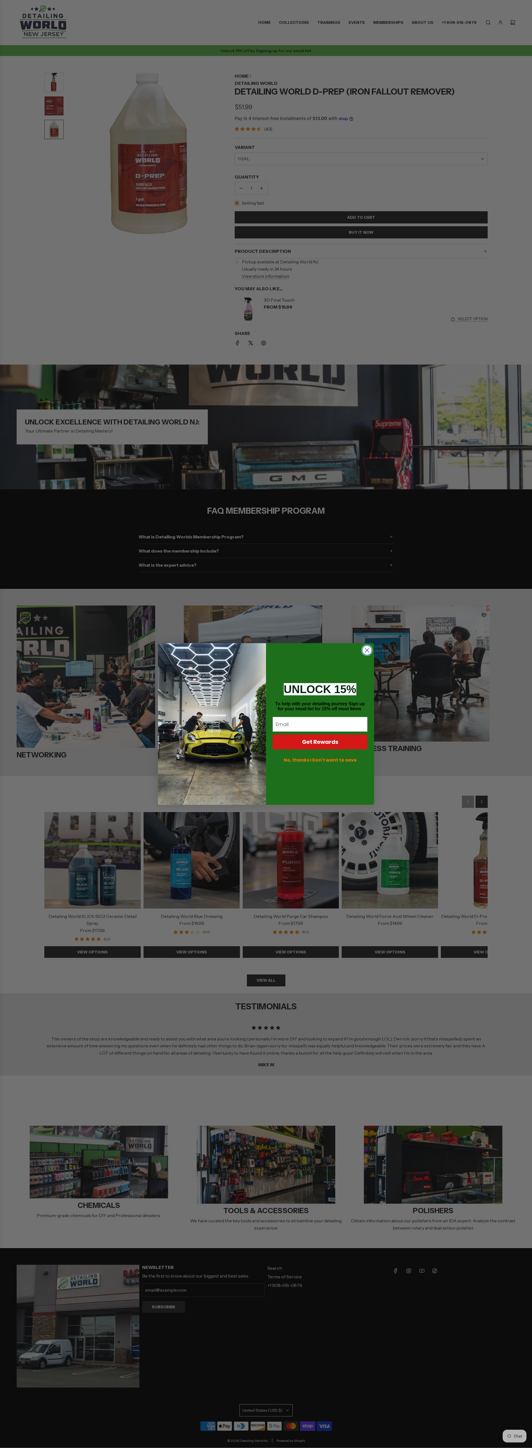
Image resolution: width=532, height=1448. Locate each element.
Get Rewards (320, 742)
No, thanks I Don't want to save (320, 760)
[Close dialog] (367, 650)
